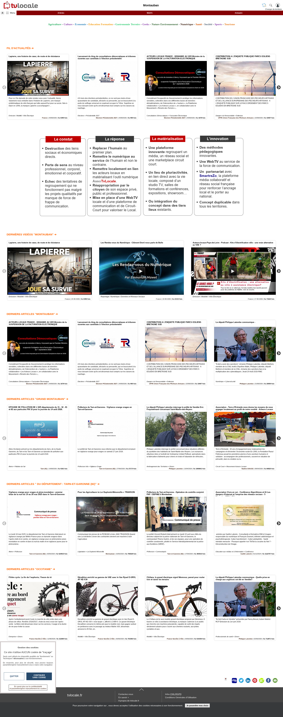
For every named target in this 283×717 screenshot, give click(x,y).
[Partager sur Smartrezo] (234, 680)
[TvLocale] (20, 5)
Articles (61, 13)
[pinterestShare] (255, 680)
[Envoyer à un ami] (275, 680)
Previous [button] (4, 87)
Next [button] (279, 87)
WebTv (150, 13)
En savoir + (123, 697)
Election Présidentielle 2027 (106, 118)
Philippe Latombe (246, 384)
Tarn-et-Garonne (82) (107, 469)
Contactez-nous (125, 694)
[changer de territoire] (264, 5)
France (44, 118)
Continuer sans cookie (39, 676)
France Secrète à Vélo (106, 639)
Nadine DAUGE (247, 469)
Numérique (186, 24)
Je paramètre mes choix (197, 705)
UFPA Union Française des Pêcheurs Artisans (235, 118)
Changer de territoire (273, 9)
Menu (12, 13)
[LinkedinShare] (248, 680)
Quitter (14, 676)
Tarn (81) (44, 469)
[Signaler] (228, 680)
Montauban (110, 554)
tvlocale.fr (74, 695)
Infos (173, 694)
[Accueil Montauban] (2, 13)
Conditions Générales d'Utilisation (180, 697)
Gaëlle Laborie (246, 554)
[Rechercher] (271, 5)
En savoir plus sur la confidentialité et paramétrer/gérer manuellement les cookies (28, 687)
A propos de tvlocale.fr (128, 700)
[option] (38, 87)
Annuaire (238, 13)
